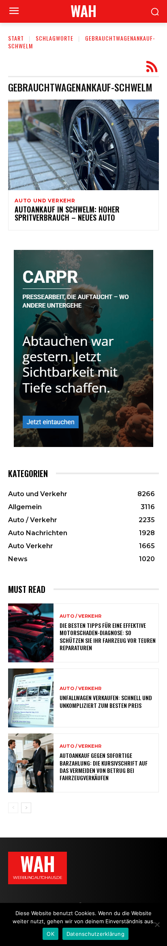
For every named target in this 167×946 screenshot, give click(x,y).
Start (16, 38)
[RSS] (152, 67)
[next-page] (26, 808)
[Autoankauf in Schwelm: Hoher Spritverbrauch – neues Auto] (83, 145)
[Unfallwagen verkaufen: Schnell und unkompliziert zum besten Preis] (31, 697)
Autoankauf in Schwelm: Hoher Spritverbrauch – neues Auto (67, 213)
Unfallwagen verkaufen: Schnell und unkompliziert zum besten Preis (106, 701)
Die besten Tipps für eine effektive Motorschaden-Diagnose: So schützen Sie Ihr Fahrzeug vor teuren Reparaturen (108, 636)
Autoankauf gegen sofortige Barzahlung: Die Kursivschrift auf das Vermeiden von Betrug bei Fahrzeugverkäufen (104, 766)
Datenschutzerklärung (95, 934)
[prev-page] (13, 808)
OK (50, 934)
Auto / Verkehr (80, 616)
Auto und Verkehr (45, 200)
